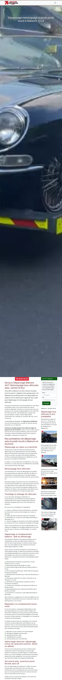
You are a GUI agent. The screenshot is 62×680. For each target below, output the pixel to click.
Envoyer (46, 403)
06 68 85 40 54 (22, 379)
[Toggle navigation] (55, 2)
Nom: (43, 392)
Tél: (43, 397)
